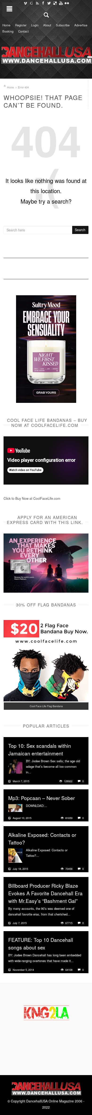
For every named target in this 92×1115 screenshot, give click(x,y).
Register (20, 25)
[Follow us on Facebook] (43, 3)
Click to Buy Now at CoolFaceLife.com (32, 498)
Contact (23, 31)
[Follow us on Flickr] (67, 3)
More (35, 772)
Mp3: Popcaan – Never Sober (41, 797)
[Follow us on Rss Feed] (37, 3)
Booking (7, 31)
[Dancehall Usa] (46, 54)
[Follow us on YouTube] (61, 3)
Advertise (80, 25)
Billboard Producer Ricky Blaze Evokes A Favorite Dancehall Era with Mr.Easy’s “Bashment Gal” (45, 893)
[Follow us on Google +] (31, 3)
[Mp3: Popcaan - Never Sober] (15, 807)
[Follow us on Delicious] (55, 3)
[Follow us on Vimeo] (25, 3)
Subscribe (63, 25)
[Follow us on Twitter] (49, 3)
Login (34, 25)
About (47, 25)
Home (6, 25)
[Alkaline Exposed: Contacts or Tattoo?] (15, 855)
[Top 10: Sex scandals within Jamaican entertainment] (15, 765)
